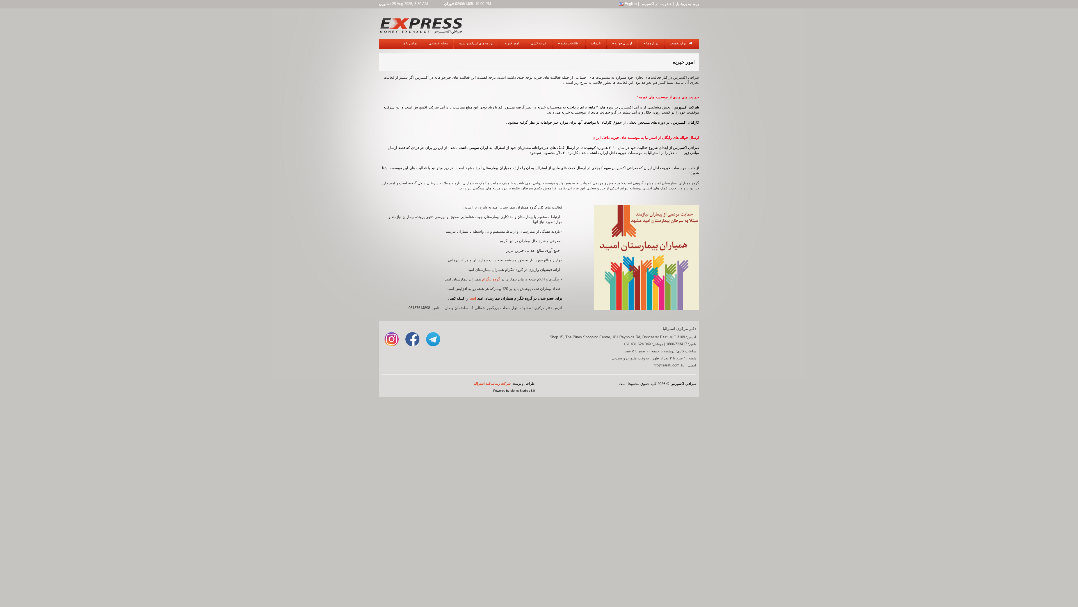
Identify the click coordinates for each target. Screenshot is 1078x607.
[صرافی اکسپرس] (421, 25)
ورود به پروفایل (687, 4)
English (630, 4)
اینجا (472, 298)
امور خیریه (512, 43)
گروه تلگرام (491, 279)
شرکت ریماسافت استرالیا (492, 384)
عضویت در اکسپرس (656, 4)
